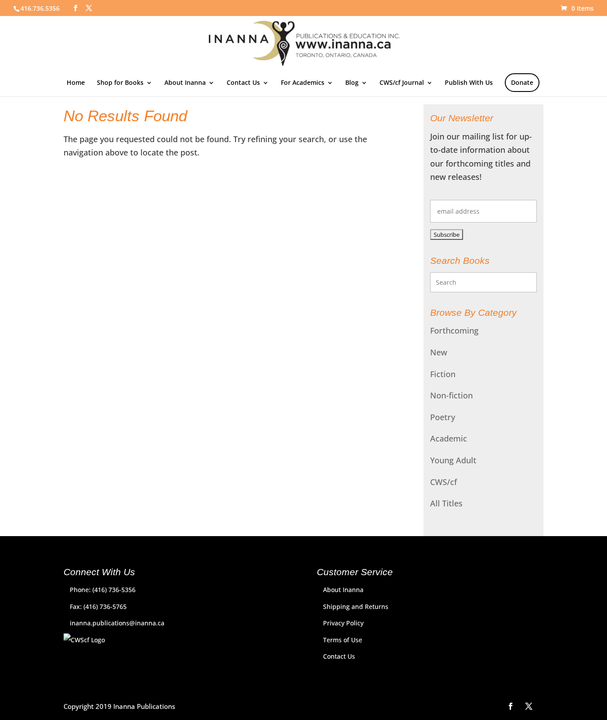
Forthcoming (454, 330)
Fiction (442, 374)
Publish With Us (469, 83)
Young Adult (453, 460)
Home (76, 83)
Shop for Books (120, 83)
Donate (522, 82)
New (438, 352)
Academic (448, 438)
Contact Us (243, 83)
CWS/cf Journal (401, 83)
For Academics (302, 83)
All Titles (446, 503)
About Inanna (185, 83)
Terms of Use (342, 640)
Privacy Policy (343, 623)
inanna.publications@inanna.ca (117, 623)
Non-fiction (451, 395)
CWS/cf (443, 482)
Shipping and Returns (355, 606)
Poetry (442, 417)
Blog (352, 83)
